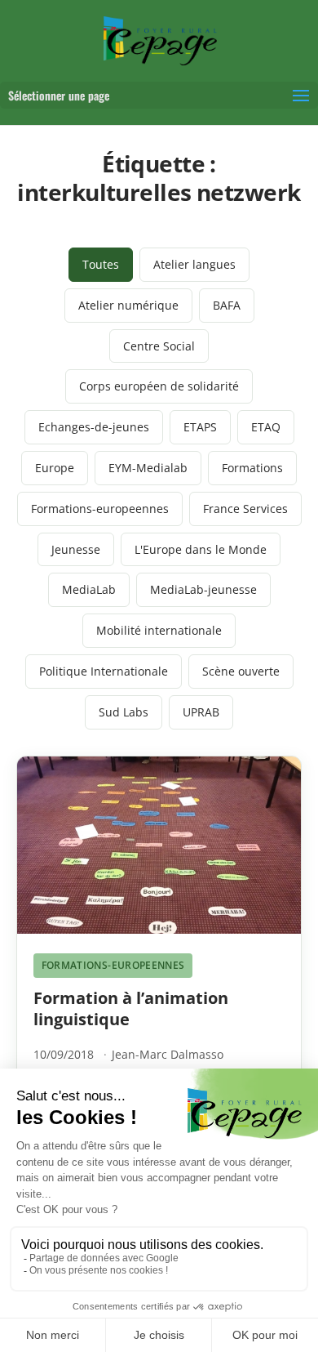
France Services (245, 508)
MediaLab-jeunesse (203, 589)
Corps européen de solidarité (159, 386)
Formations (252, 467)
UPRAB (201, 712)
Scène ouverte (241, 671)
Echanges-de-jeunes (93, 427)
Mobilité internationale (159, 630)
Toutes (100, 264)
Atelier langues (194, 264)
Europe (54, 467)
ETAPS (200, 427)
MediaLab (89, 589)
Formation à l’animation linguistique (130, 1008)
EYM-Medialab (148, 467)
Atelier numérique (128, 305)
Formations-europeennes (100, 508)
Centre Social (159, 346)
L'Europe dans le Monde (201, 549)
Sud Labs (123, 712)
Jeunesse (75, 549)
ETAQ (265, 427)
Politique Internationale (103, 671)
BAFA (227, 305)
